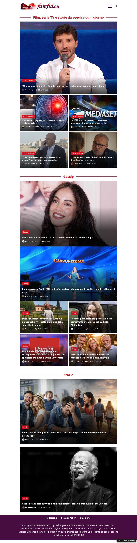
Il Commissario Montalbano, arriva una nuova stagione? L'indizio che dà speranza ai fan (41, 158)
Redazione (51, 517)
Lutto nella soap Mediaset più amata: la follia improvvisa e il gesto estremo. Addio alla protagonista (90, 123)
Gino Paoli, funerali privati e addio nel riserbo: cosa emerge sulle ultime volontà (64, 503)
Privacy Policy (68, 517)
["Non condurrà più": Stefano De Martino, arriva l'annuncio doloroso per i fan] (68, 58)
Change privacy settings (126, 541)
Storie (25, 427)
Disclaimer (85, 517)
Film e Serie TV (28, 80)
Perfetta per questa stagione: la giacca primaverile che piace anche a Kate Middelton (91, 322)
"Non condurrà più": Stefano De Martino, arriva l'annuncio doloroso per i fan (63, 86)
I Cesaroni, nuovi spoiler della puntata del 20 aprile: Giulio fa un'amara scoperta (93, 158)
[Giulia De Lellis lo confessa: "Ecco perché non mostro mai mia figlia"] (68, 213)
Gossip (25, 232)
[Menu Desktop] (110, 6)
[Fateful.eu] (40, 5)
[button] (116, 6)
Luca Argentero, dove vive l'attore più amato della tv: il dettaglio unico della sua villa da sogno (42, 322)
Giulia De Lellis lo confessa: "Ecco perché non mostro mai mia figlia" (58, 237)
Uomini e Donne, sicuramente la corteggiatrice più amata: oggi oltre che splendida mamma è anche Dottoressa (43, 354)
